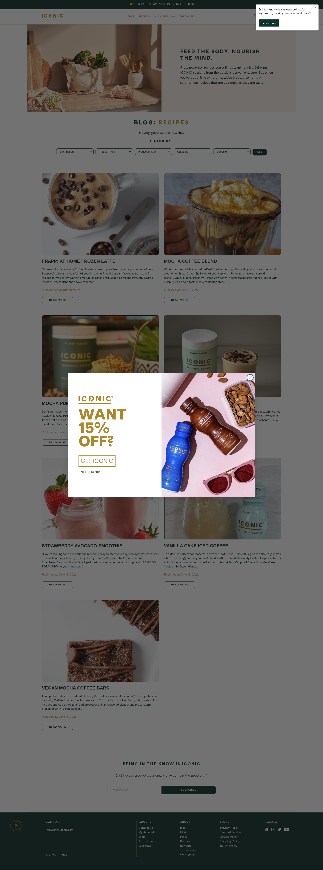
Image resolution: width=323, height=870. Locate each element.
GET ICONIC (97, 461)
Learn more (269, 23)
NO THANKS (90, 472)
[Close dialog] (250, 377)
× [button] (316, 7)
